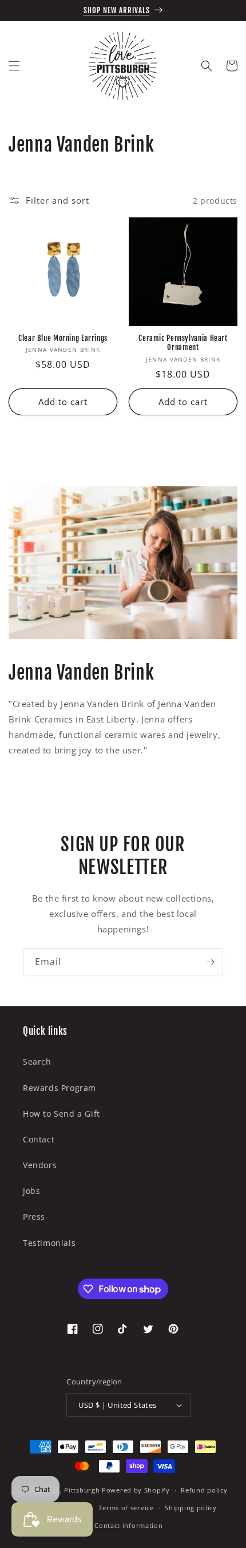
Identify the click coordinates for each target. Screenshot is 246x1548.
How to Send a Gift (61, 1113)
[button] (14, 65)
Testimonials (49, 1242)
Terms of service (125, 1507)
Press (34, 1216)
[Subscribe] (210, 961)
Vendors (40, 1165)
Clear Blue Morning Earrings (63, 338)
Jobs (31, 1190)
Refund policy (204, 1490)
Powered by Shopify (136, 1490)
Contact (38, 1139)
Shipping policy (191, 1507)
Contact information (128, 1525)
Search (37, 1061)
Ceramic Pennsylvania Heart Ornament (182, 343)
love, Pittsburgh (73, 1490)
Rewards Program (59, 1087)
